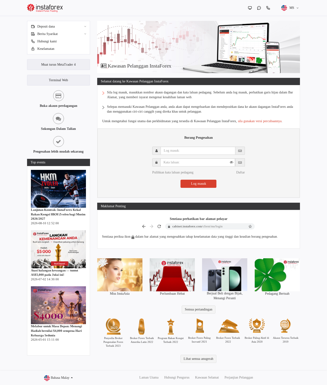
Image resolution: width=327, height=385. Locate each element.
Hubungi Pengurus (176, 377)
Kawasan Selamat (207, 377)
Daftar (240, 172)
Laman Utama (148, 377)
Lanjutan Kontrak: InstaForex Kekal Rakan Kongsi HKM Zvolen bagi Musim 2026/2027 (58, 214)
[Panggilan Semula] (268, 8)
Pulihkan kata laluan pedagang (172, 172)
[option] (198, 47)
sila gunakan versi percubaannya (260, 121)
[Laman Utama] (250, 8)
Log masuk (198, 183)
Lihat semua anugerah (198, 359)
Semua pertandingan (198, 309)
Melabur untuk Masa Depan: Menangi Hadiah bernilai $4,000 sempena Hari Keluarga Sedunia (56, 330)
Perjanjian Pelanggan (239, 377)
